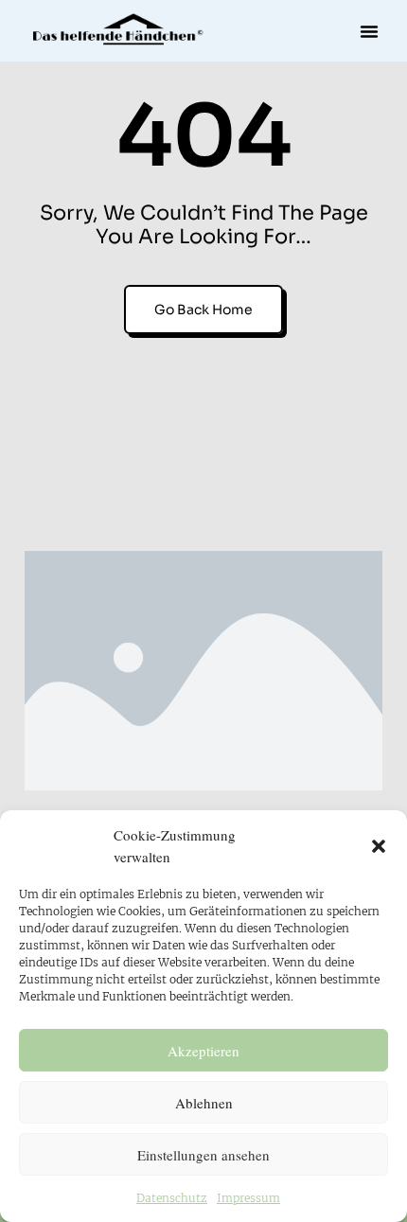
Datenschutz (171, 1198)
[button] (378, 846)
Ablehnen (204, 1102)
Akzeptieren (203, 1050)
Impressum (248, 1198)
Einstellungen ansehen (203, 1154)
